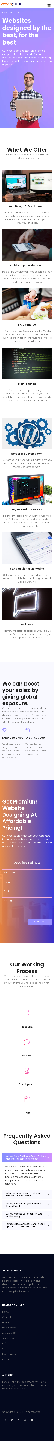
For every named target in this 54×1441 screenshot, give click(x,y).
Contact (6, 1317)
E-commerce (9, 1354)
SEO (4, 1348)
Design (6, 1322)
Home (5, 1311)
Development (9, 1327)
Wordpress (8, 1338)
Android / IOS (9, 1333)
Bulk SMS (6, 1359)
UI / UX (5, 1343)
